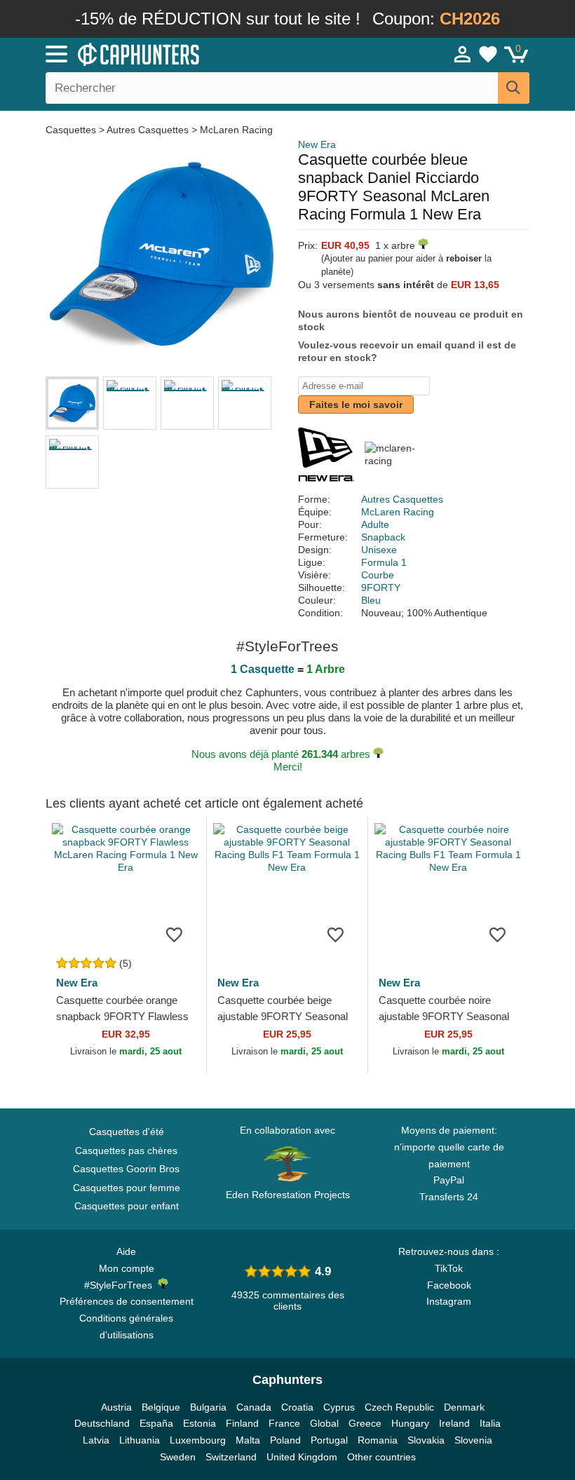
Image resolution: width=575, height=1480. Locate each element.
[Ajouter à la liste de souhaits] (175, 934)
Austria (116, 1407)
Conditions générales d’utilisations (126, 1326)
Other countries (381, 1456)
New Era (317, 144)
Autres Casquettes (148, 129)
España (156, 1423)
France (284, 1423)
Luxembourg (198, 1440)
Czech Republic (399, 1407)
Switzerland (231, 1456)
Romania (378, 1440)
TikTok (449, 1268)
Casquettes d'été (126, 1131)
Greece (365, 1423)
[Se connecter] (462, 54)
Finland (242, 1423)
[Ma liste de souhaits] (488, 54)
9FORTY (380, 587)
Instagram (448, 1301)
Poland (285, 1440)
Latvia (96, 1440)
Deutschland (102, 1423)
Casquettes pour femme (126, 1187)
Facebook (449, 1285)
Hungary (410, 1423)
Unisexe (379, 549)
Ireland (454, 1423)
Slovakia (426, 1440)
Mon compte (126, 1268)
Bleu (371, 600)
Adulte (375, 524)
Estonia (199, 1423)
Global (324, 1423)
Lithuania (139, 1440)
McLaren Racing (236, 129)
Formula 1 (384, 562)
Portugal (329, 1440)
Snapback (383, 537)
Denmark (464, 1407)
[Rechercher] (513, 88)
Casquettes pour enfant (126, 1205)
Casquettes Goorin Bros (126, 1168)
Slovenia (473, 1440)
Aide (126, 1251)
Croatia (297, 1407)
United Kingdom (301, 1456)
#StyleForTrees (121, 1285)
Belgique (161, 1407)
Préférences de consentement (127, 1301)
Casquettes (72, 129)
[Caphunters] (182, 53)
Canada (253, 1407)
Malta (248, 1440)
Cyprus (339, 1407)
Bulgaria (208, 1407)
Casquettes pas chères (126, 1150)
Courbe (377, 575)
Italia (490, 1423)
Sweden (178, 1456)
